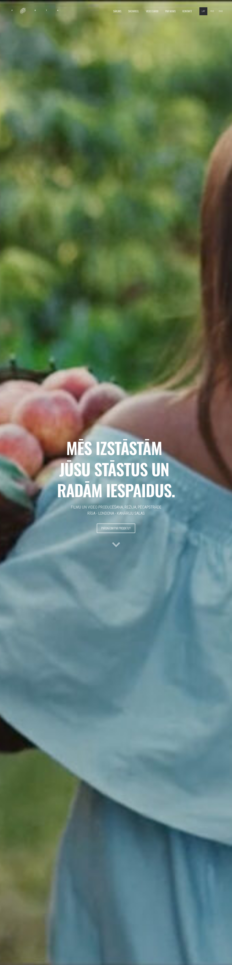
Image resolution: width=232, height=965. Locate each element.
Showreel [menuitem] (133, 11)
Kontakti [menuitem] (187, 11)
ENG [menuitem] (221, 11)
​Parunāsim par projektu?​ (116, 528)
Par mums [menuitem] (170, 11)
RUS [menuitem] (212, 11)
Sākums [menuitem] (117, 11)
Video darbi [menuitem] (152, 11)
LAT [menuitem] (203, 11)
